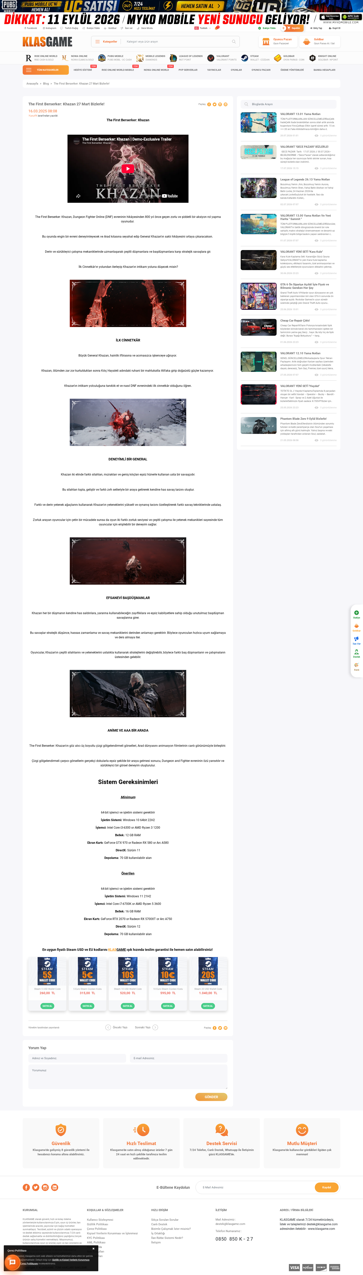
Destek (356, 657)
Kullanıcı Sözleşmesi (100, 1219)
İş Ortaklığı (158, 1233)
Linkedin (225, 104)
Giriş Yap (317, 28)
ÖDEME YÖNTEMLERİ (292, 69)
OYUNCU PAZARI (261, 69)
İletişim (156, 1242)
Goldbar (112, 28)
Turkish (203, 28)
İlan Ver (357, 644)
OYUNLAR (236, 69)
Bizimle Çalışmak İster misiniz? (171, 1229)
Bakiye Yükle (93, 28)
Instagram (51, 28)
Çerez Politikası (97, 1229)
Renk (356, 670)
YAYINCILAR (214, 69)
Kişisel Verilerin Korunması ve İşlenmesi (112, 1233)
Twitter (214, 104)
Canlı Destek (159, 1224)
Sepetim (291, 28)
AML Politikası (96, 1242)
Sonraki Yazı (142, 1027)
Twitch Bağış (71, 28)
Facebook (32, 28)
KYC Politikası (96, 1238)
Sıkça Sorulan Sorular (164, 1219)
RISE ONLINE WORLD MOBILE (120, 68)
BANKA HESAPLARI (324, 69)
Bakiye (356, 617)
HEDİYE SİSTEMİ (85, 68)
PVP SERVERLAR (188, 69)
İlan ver (129, 28)
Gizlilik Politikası (97, 1224)
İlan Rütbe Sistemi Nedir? (167, 1238)
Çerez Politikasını (29, 1263)
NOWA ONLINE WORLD (158, 68)
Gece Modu (147, 28)
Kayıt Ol (336, 28)
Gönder (211, 1097)
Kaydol (326, 1187)
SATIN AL (47, 1006)
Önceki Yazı (120, 1027)
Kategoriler (110, 41)
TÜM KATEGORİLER (47, 69)
